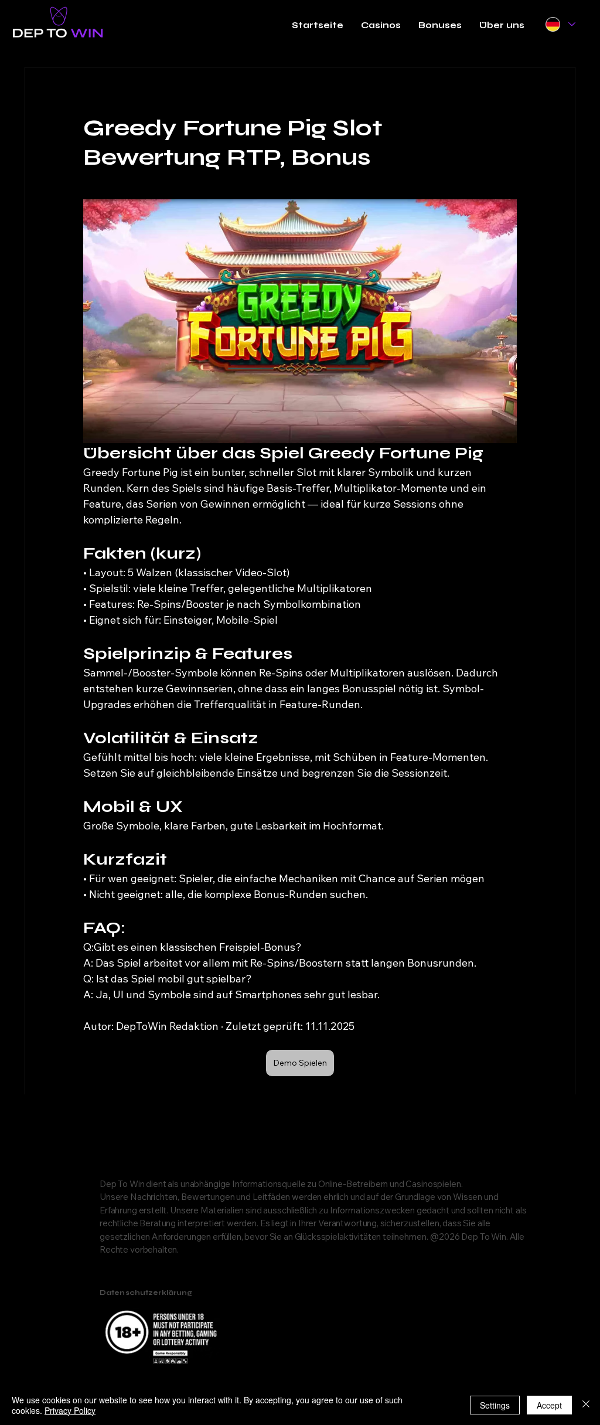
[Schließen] (586, 1405)
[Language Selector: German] (559, 24)
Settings (495, 1405)
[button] (381, 25)
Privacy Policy (70, 1410)
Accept (549, 1405)
